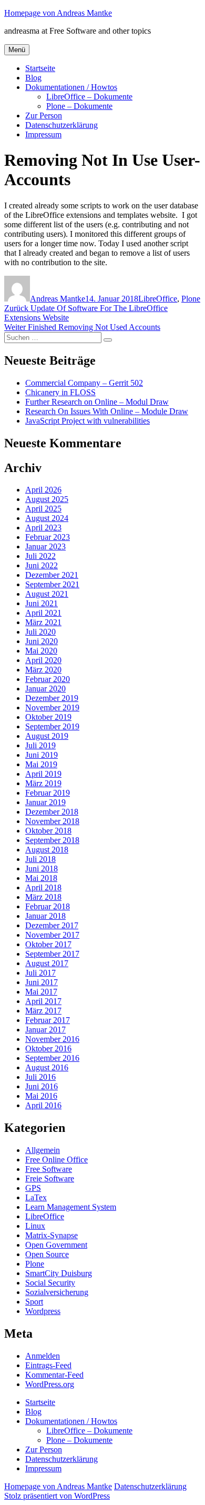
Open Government (56, 1244)
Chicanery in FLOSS (60, 392)
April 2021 (43, 612)
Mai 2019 (41, 764)
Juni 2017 (41, 982)
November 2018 (52, 821)
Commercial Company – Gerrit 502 (84, 382)
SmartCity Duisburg (58, 1273)
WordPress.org (49, 1384)
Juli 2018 (40, 859)
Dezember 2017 (51, 925)
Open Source (47, 1254)
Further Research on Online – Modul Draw (97, 401)
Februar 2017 (47, 1020)
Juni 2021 (41, 603)
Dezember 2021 (51, 574)
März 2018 (43, 896)
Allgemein (42, 1150)
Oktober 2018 (48, 830)
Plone (190, 298)
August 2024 (46, 518)
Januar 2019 (45, 802)
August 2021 (46, 593)
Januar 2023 (45, 546)
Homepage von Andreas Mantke (58, 12)
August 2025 (46, 499)
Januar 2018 (45, 915)
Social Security (50, 1282)
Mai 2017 (41, 991)
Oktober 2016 (48, 1048)
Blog (33, 77)
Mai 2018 (41, 878)
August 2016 (46, 1067)
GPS (33, 1187)
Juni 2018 (41, 868)
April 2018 (43, 887)
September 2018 (52, 840)
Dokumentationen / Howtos (71, 87)
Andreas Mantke (57, 298)
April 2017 (43, 1001)
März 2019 (43, 783)
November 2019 (52, 707)
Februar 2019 (47, 792)
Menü (16, 50)
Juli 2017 (40, 972)
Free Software (48, 1169)
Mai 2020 (41, 650)
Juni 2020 (41, 641)
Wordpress (42, 1311)
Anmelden (42, 1355)
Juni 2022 (41, 565)
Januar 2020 (45, 688)
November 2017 (52, 934)
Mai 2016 (41, 1095)
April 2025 (43, 508)
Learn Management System (70, 1206)
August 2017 (46, 963)
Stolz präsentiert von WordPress (57, 1495)
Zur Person (43, 115)
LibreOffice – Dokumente (89, 96)
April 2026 (43, 489)
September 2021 (52, 584)
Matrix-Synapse (51, 1235)
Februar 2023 (47, 537)
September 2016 (52, 1058)
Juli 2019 (40, 745)
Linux (35, 1225)
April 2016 (43, 1105)
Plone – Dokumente (79, 106)
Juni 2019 (41, 754)
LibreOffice (157, 298)
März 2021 (43, 622)
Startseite (40, 68)
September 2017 (52, 953)
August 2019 (46, 735)
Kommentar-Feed (54, 1374)
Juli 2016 (40, 1076)
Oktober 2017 (48, 944)
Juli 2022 (40, 555)
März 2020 (43, 669)
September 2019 (52, 726)
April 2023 (43, 527)
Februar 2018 (47, 906)
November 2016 (52, 1039)
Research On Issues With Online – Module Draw (106, 411)
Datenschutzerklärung (61, 125)
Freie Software (49, 1178)
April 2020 (43, 660)
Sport (34, 1301)
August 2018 (46, 849)
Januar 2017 (45, 1029)
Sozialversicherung (56, 1292)
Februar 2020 (47, 679)
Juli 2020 (40, 631)
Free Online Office (56, 1159)
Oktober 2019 (48, 717)
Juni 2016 (41, 1086)
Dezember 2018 (51, 811)
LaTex (36, 1197)
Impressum (43, 134)
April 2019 (43, 773)
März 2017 (43, 1010)
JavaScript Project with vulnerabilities (87, 420)
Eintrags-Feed (48, 1365)
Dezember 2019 (51, 698)
